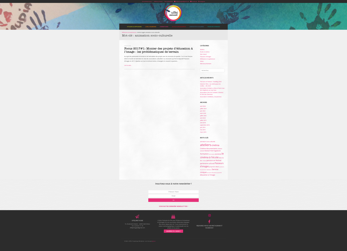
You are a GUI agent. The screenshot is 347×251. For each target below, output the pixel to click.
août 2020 (203, 113)
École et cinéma (204, 52)
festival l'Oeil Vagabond (212, 151)
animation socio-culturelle (207, 141)
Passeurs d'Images (205, 56)
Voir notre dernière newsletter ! (173, 206)
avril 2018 (203, 123)
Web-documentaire (205, 63)
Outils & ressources (179, 26)
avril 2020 (203, 118)
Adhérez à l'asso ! (173, 231)
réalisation (208, 169)
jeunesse (218, 154)
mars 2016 (203, 132)
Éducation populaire (217, 172)
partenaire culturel (207, 163)
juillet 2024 (203, 108)
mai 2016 (202, 130)
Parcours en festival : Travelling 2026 (210, 81)
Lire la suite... (128, 65)
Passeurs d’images (214, 26)
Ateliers (202, 49)
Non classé (203, 54)
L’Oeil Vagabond (150, 26)
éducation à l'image (207, 175)
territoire (209, 172)
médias (204, 160)
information (212, 154)
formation (204, 154)
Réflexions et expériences (129, 32)
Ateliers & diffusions (134, 26)
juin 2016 (202, 127)
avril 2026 (203, 106)
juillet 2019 (203, 120)
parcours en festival (213, 160)
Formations (164, 26)
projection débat (214, 167)
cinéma (215, 145)
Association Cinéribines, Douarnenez (210, 97)
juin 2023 (202, 111)
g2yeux (154, 241)
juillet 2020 (203, 115)
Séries (202, 61)
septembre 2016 (205, 125)
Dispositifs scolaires (197, 26)
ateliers (205, 145)
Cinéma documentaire (208, 148)
